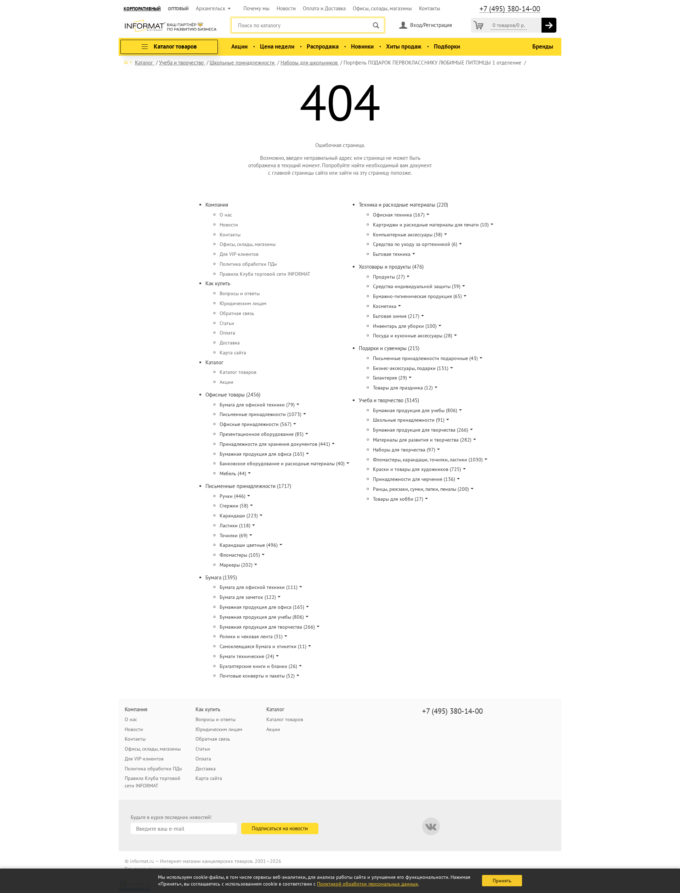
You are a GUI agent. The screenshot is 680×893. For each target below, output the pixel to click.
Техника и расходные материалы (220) (403, 204)
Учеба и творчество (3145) (389, 400)
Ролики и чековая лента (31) (251, 636)
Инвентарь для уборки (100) (405, 326)
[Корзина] (478, 25)
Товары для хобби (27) (398, 499)
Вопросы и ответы (240, 293)
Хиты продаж (403, 46)
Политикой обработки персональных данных (367, 884)
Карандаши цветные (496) (249, 545)
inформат (170, 26)
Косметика (384, 306)
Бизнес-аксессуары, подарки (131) (410, 368)
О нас (226, 215)
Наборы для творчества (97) (404, 449)
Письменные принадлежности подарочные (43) (425, 358)
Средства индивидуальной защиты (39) (416, 286)
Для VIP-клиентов (239, 254)
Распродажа (323, 46)
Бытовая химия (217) (396, 316)
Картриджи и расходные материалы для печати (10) (431, 224)
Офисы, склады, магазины (382, 8)
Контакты (429, 8)
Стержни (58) (234, 505)
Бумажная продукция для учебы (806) (262, 617)
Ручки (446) (232, 496)
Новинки (362, 46)
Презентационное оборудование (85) (262, 434)
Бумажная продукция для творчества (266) (267, 627)
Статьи (227, 323)
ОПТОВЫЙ (178, 9)
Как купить (217, 283)
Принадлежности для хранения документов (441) (275, 444)
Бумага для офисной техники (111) (259, 587)
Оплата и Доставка (324, 8)
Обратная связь (237, 313)
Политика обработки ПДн (248, 264)
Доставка (230, 342)
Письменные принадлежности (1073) (260, 414)
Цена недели (277, 46)
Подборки (447, 46)
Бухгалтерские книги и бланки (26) (258, 666)
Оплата (227, 333)
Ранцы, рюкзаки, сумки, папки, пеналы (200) (421, 489)
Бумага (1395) (221, 577)
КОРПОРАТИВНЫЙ (142, 9)
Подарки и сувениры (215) (389, 348)
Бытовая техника (391, 254)
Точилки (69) (234, 535)
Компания (216, 204)
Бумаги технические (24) (247, 656)
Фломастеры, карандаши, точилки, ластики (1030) (428, 459)
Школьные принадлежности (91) (408, 420)
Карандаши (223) (239, 515)
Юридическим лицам (243, 303)
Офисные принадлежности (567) (255, 424)
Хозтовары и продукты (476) (391, 266)
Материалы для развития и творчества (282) (422, 440)
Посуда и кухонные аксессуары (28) (412, 335)
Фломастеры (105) (240, 555)
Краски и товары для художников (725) (417, 469)
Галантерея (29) (390, 378)
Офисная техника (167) (399, 215)
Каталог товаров (238, 372)
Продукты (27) (389, 277)
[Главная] (128, 62)
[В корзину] (549, 25)
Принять (502, 880)
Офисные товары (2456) (232, 394)
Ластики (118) (235, 525)
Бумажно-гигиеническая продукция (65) (417, 296)
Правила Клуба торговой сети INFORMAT (265, 274)
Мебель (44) (233, 473)
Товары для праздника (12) (403, 387)
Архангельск (210, 8)
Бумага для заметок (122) (248, 597)
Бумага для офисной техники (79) (257, 404)
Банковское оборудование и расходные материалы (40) (282, 463)
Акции (239, 46)
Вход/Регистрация (431, 25)
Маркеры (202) (236, 565)
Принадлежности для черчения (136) (414, 479)
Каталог (214, 362)
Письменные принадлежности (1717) (248, 486)
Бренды (542, 46)
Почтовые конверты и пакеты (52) (257, 676)
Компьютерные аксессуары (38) (407, 234)
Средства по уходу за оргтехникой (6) (415, 244)
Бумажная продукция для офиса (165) (262, 454)
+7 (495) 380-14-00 (510, 9)
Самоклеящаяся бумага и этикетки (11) (263, 646)
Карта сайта (233, 352)
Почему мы (256, 8)
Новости (286, 8)
